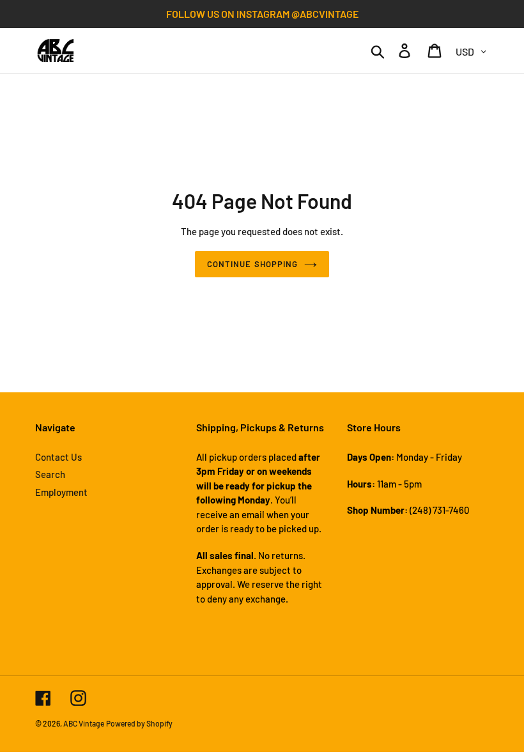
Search (50, 474)
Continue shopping (252, 264)
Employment (61, 492)
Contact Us (58, 457)
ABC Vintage (83, 723)
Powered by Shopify (139, 723)
